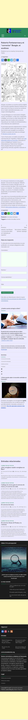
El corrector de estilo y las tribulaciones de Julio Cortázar (21, 641)
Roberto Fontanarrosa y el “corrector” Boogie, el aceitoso (7, 641)
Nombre (3, 270)
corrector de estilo (11, 219)
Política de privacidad (6, 678)
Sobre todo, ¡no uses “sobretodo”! (17, 589)
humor (18, 219)
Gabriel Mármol (5, 488)
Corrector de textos (12, 217)
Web (2, 284)
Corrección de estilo (5, 358)
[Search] (25, 36)
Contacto (3, 366)
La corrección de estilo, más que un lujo (18, 595)
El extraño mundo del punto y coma (18, 592)
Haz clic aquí (4, 349)
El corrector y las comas (6, 647)
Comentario (4, 250)
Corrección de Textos (7, 471)
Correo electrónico (6, 277)
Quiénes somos (4, 364)
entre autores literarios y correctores (15, 207)
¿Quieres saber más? (7, 340)
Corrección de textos (6, 361)
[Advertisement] (14, 14)
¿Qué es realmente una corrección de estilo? (17, 586)
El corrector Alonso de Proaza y (21, 647)
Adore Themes (18, 689)
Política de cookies (5, 680)
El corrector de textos (7, 505)
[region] (14, 715)
